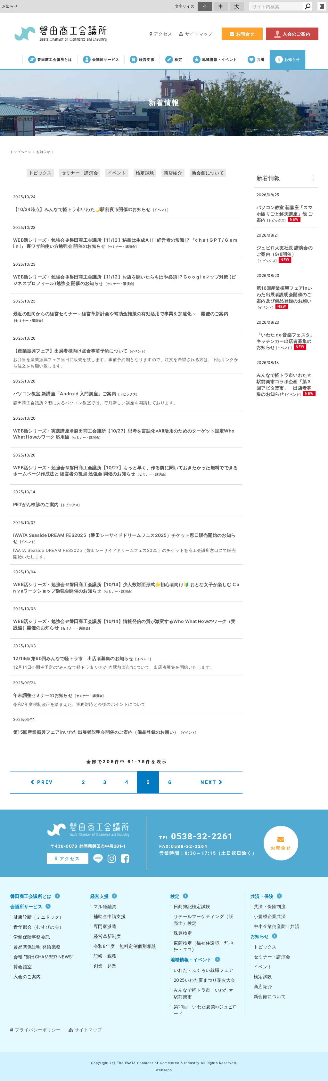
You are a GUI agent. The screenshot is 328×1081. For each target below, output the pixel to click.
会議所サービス (105, 59)
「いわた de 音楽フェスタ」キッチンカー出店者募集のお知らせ (286, 341)
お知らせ (292, 59)
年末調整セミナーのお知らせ (43, 695)
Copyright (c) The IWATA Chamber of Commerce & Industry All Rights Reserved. (164, 1063)
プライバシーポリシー (38, 1029)
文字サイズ (185, 6)
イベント (117, 172)
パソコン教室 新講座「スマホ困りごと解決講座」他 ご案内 (285, 213)
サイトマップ (198, 33)
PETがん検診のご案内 (36, 504)
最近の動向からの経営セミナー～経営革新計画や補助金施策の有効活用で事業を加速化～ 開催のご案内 (120, 313)
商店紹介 (173, 172)
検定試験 (145, 172)
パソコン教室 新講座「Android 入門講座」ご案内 (64, 393)
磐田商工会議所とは (54, 59)
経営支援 (146, 59)
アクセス (163, 33)
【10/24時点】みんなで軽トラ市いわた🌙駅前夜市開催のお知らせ (82, 209)
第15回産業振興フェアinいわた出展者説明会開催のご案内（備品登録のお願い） (95, 732)
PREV (45, 782)
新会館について (208, 172)
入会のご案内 (296, 33)
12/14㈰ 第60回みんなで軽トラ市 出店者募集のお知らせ (73, 658)
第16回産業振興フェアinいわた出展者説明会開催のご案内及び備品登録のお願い (284, 294)
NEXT (209, 782)
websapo (164, 1070)
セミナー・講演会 (80, 172)
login (321, 6)
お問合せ (245, 33)
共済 (261, 59)
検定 (178, 59)
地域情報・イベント (219, 59)
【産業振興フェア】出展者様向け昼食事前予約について (70, 350)
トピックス (40, 172)
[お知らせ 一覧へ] (313, 178)
